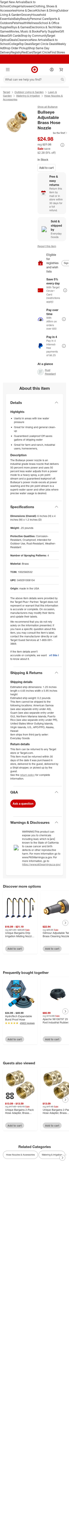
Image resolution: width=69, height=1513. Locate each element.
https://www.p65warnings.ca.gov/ (41, 864)
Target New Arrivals (12, 2)
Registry (16, 52)
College (14, 6)
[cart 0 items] (61, 70)
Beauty (25, 19)
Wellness (33, 23)
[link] (53, 133)
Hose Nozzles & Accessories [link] (20, 1154)
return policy (27, 774)
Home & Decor (26, 10)
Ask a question (23, 803)
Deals (13, 40)
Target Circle (41, 52)
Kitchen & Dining (47, 10)
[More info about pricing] (62, 145)
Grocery (26, 15)
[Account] (52, 70)
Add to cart (46, 168)
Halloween (27, 6)
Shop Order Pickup (15, 48)
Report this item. (54, 655)
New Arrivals (39, 40)
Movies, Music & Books (25, 31)
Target (6, 92)
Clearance (24, 40)
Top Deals (25, 44)
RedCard (27, 52)
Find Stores (57, 52)
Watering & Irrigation (28, 95)
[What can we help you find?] (34, 79)
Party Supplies (49, 31)
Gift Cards (14, 35)
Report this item (47, 246)
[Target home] (34, 69)
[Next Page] (65, 923)
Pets (15, 23)
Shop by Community (34, 35)
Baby (17, 19)
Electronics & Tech (42, 27)
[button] (53, 133)
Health (22, 23)
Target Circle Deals (44, 44)
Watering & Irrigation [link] (52, 1154)
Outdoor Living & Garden (29, 92)
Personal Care (39, 19)
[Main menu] (8, 70)
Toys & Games (20, 27)
